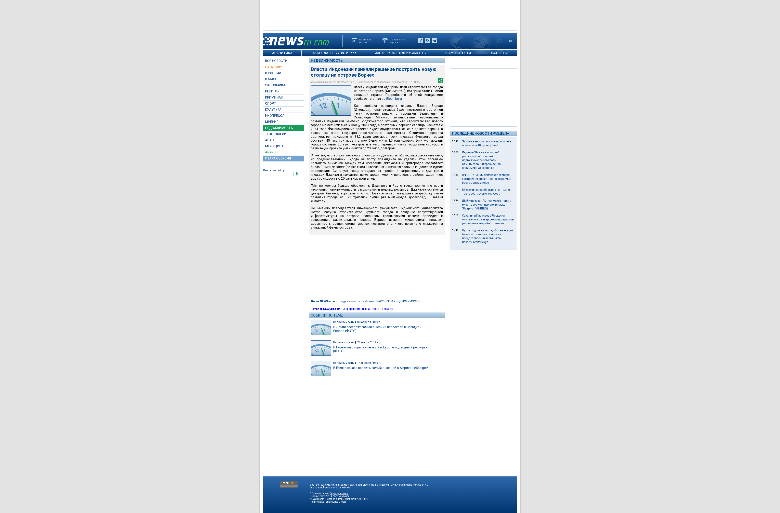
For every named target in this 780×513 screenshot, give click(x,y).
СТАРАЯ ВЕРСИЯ (278, 158)
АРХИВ (270, 152)
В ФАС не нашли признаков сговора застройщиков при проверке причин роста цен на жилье (486, 178)
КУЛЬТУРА (273, 110)
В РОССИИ (273, 73)
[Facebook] (420, 40)
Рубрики (368, 301)
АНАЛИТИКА (282, 53)
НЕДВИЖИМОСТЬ (279, 128)
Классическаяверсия (397, 40)
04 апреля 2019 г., (369, 322)
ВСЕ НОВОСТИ (276, 61)
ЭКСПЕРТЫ (499, 53)
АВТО (269, 140)
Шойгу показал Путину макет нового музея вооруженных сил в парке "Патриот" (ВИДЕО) (486, 204)
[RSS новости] (427, 40)
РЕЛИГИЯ (272, 91)
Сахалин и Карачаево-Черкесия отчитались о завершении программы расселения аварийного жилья (488, 219)
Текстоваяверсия (365, 40)
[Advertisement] (390, 15)
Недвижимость (327, 60)
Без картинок (341, 496)
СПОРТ (270, 103)
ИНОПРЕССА (275, 116)
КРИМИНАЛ (274, 97)
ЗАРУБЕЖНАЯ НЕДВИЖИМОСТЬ (400, 53)
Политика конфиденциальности (328, 501)
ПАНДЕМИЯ (274, 67)
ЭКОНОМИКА (275, 85)
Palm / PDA (326, 496)
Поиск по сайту (273, 170)
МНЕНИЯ (271, 122)
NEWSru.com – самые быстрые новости (333, 499)
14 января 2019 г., (369, 362)
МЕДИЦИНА (274, 146)
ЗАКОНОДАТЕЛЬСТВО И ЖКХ (334, 53)
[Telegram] (434, 40)
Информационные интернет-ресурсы (368, 308)
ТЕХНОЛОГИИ (275, 134)
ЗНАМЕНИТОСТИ (457, 53)
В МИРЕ (271, 79)
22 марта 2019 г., (368, 342)
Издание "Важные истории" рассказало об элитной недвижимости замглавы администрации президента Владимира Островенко (481, 160)
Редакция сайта (339, 493)
